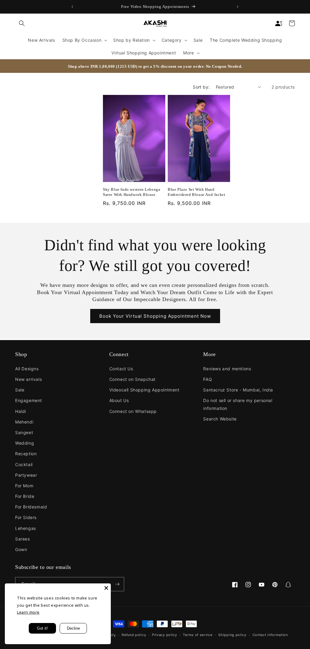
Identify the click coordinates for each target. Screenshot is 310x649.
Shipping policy (232, 635)
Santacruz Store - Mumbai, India (238, 389)
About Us (119, 400)
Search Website (219, 418)
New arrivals (28, 379)
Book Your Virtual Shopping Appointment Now (155, 316)
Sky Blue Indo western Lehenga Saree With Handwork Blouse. (131, 192)
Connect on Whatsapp (133, 411)
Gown (21, 549)
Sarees (22, 538)
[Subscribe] (117, 584)
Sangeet (24, 432)
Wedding (24, 443)
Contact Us (121, 368)
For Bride (24, 496)
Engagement (28, 400)
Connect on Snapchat (132, 379)
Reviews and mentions (227, 368)
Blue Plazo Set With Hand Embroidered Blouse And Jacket (196, 192)
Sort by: (201, 86)
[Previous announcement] (72, 6)
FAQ (207, 379)
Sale (19, 389)
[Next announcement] (237, 6)
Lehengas (25, 528)
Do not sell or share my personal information (237, 404)
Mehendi (24, 421)
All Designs (27, 368)
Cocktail (24, 464)
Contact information (270, 635)
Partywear (26, 475)
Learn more (28, 612)
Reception (26, 453)
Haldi (20, 411)
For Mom (24, 485)
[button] (21, 23)
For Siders (26, 517)
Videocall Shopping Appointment (144, 389)
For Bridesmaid (31, 506)
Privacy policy (164, 635)
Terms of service (197, 635)
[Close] (106, 588)
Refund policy (134, 635)
